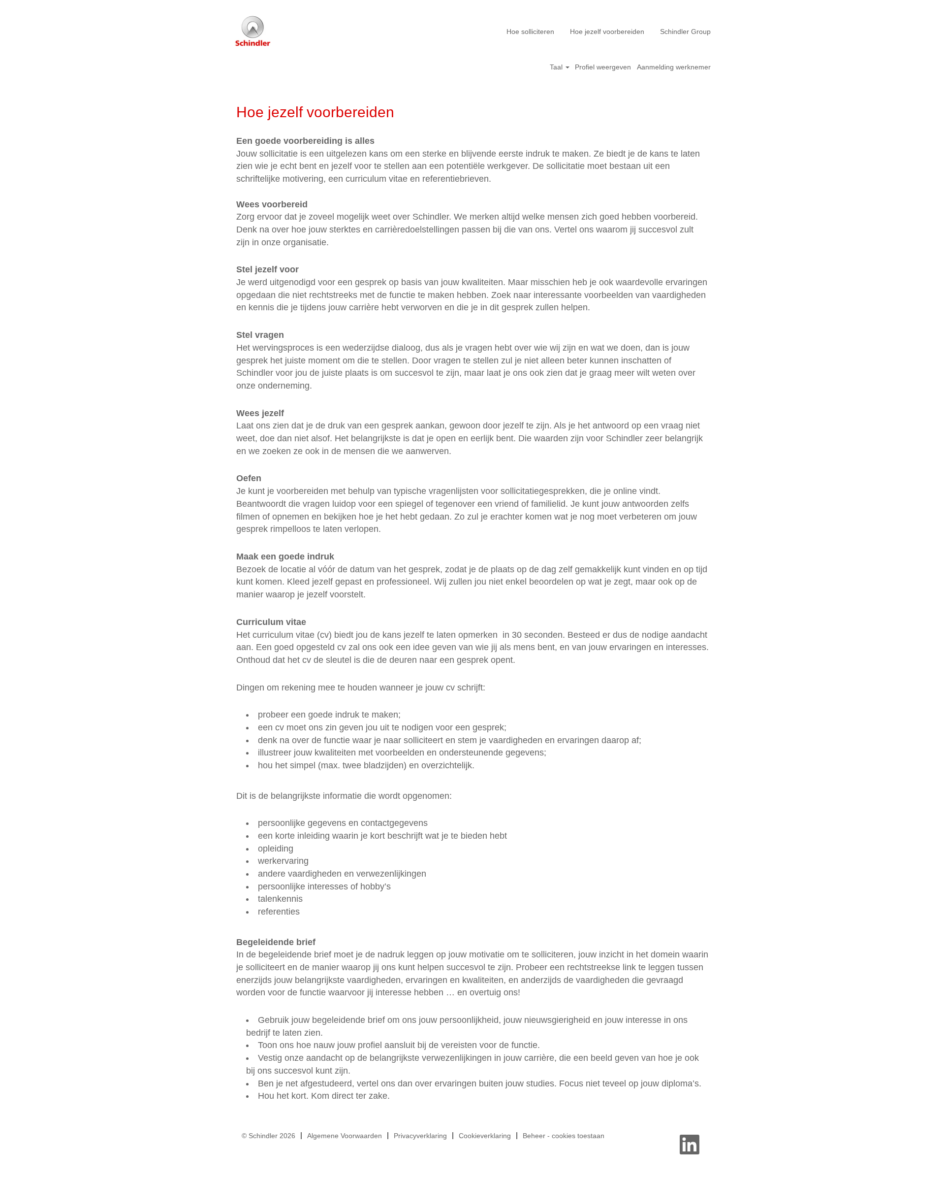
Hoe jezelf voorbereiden (607, 31)
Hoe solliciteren (530, 31)
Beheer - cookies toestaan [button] (563, 1136)
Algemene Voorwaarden (344, 1136)
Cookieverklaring (485, 1136)
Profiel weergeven (603, 67)
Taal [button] (557, 67)
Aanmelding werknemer (674, 67)
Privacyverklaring (420, 1136)
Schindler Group (685, 31)
